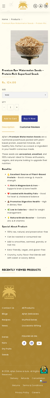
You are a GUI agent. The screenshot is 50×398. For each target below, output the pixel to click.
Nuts (4, 342)
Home (5, 19)
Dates (5, 336)
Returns (16, 385)
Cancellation (38, 378)
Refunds (25, 378)
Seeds (5, 354)
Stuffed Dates (29, 319)
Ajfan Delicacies (30, 313)
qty (4, 102)
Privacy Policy (22, 392)
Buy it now (29, 118)
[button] (2, 6)
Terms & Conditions (33, 385)
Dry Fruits (7, 348)
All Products (28, 307)
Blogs (5, 313)
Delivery (14, 378)
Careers (36, 392)
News (5, 325)
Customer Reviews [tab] (30, 127)
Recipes (6, 319)
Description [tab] (8, 127)
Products (15, 19)
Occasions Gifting (31, 325)
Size (4, 89)
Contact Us (8, 307)
